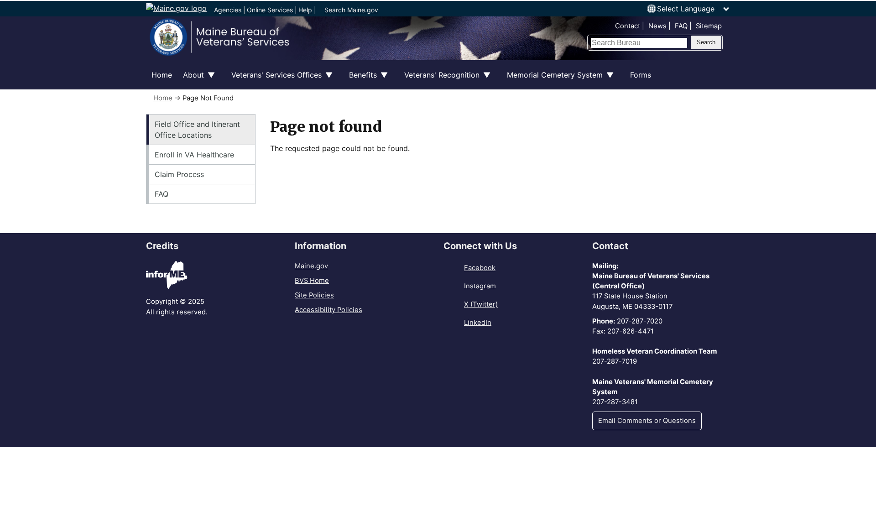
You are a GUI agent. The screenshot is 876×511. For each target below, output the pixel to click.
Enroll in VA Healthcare (194, 154)
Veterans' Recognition (439, 79)
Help (305, 10)
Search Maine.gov (351, 10)
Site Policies (314, 295)
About (190, 79)
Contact (627, 26)
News (657, 26)
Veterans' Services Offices (274, 79)
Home (161, 74)
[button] (693, 9)
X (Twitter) (481, 304)
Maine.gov (311, 266)
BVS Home (312, 280)
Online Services (270, 10)
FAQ (681, 26)
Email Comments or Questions (647, 421)
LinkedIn (477, 322)
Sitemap (709, 26)
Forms (640, 74)
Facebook (479, 268)
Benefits (360, 79)
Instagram (480, 286)
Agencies (227, 10)
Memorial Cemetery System (552, 79)
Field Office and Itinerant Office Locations (197, 130)
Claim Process (179, 174)
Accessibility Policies (328, 310)
